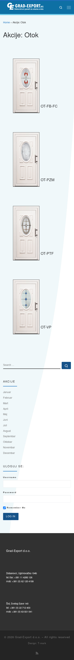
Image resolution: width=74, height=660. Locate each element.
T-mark (42, 643)
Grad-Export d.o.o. (28, 637)
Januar (7, 392)
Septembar (9, 436)
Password (9, 492)
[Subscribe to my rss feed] (37, 653)
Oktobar (7, 441)
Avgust (7, 430)
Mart (5, 403)
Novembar (9, 447)
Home (6, 22)
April (5, 408)
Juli (5, 425)
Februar (7, 397)
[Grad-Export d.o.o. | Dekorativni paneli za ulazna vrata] (23, 7)
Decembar (9, 453)
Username (10, 477)
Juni (5, 419)
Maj (5, 414)
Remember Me (16, 508)
